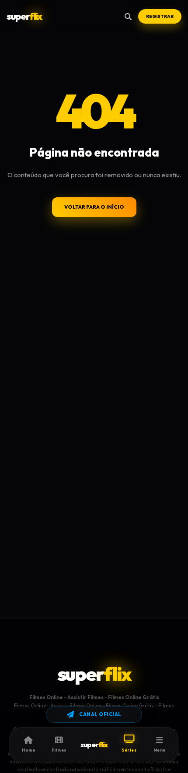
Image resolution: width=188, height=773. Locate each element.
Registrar (160, 16)
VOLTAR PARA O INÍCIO (94, 207)
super (24, 16)
